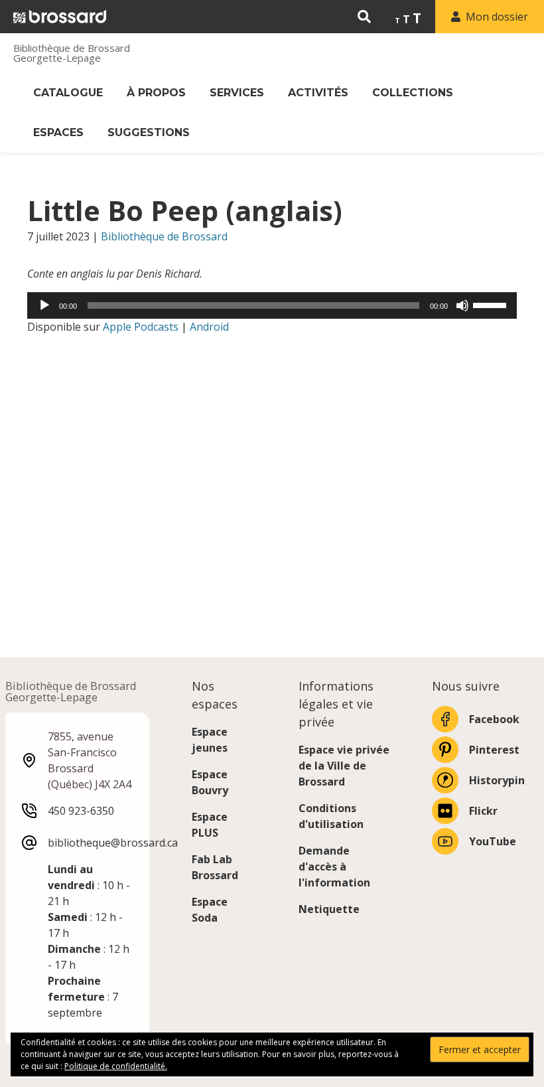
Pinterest (494, 749)
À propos (156, 92)
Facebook (494, 719)
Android (209, 326)
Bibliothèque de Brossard (164, 236)
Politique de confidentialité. (115, 1066)
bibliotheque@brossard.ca (113, 842)
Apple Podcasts (140, 326)
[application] (272, 305)
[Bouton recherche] (364, 16)
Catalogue (68, 92)
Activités (318, 92)
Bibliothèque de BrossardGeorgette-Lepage (71, 53)
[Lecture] (44, 305)
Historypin (497, 780)
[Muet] (462, 305)
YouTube (492, 841)
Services (237, 92)
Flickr (483, 810)
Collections (412, 92)
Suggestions (148, 132)
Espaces (58, 132)
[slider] (491, 304)
